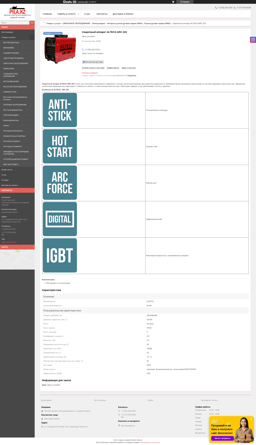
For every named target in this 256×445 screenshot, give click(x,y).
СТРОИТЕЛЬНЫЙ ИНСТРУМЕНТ (15, 159)
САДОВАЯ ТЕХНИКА (11, 53)
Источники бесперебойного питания (15, 98)
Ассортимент (46, 400)
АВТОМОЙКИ (8, 48)
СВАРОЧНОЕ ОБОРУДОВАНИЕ (15, 63)
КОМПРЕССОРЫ (9, 92)
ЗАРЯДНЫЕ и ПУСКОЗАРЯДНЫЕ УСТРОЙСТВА (16, 152)
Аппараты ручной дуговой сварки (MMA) (124, 23)
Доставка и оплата (10, 185)
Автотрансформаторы (12, 110)
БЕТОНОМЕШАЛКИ (11, 81)
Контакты (102, 14)
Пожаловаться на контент (150, 442)
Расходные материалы (13, 130)
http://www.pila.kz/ (9, 242)
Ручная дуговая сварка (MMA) (157, 23)
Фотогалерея (7, 32)
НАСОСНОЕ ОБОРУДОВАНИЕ (15, 86)
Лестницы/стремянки (12, 146)
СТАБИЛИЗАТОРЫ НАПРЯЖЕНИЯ (10, 75)
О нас (4, 175)
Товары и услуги (8, 37)
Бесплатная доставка (94, 62)
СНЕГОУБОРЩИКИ (10, 115)
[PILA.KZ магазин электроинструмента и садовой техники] (17, 10)
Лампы (6, 125)
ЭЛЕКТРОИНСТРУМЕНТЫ (13, 58)
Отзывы (5, 180)
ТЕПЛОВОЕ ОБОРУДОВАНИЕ (15, 104)
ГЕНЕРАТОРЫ (8, 68)
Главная (47, 14)
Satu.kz (139, 440)
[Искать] (32, 23)
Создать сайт (83, 2)
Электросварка (98, 23)
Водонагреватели (11, 120)
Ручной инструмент (11, 141)
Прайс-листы (7, 169)
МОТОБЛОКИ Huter (11, 42)
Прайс (150, 400)
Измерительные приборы (14, 136)
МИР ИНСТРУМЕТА (10, 164)
